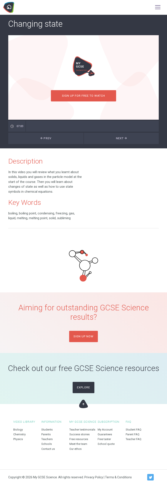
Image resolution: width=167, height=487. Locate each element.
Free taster (104, 439)
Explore (83, 387)
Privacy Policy (93, 477)
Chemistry (19, 434)
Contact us (48, 449)
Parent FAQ (132, 434)
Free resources (78, 439)
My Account (105, 429)
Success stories (79, 434)
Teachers (47, 439)
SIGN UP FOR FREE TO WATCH (83, 95)
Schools (46, 444)
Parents (46, 434)
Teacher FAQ (133, 439)
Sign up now (83, 336)
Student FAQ (133, 429)
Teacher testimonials (82, 429)
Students (47, 429)
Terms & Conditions (118, 477)
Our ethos (75, 449)
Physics (18, 439)
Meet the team (78, 444)
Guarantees (105, 434)
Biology (18, 429)
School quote (106, 444)
